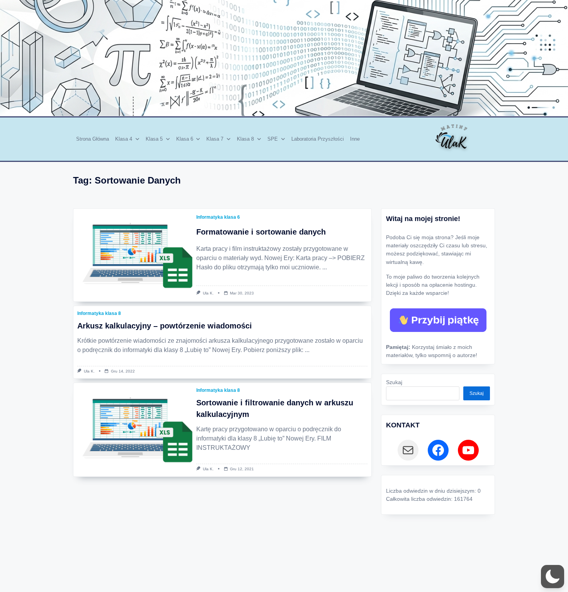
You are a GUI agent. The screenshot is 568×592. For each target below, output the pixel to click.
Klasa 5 (154, 139)
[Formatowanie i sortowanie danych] (132, 255)
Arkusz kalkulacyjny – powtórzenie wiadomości (164, 326)
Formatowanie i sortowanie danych (261, 232)
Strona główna (92, 139)
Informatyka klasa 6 (218, 217)
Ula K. (208, 293)
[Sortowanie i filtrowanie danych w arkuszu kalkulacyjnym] (132, 429)
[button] (552, 576)
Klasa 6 (184, 139)
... (324, 267)
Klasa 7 (214, 139)
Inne (355, 139)
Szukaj (394, 382)
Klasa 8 (245, 139)
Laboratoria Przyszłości (317, 139)
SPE (272, 139)
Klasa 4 (123, 139)
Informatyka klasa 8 (99, 313)
